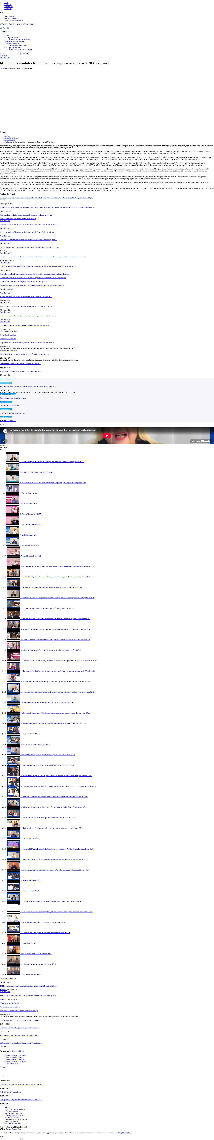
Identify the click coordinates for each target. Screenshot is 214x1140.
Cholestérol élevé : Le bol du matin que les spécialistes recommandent (24, 354)
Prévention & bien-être (12, 43)
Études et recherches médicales (20, 39)
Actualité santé (5, 58)
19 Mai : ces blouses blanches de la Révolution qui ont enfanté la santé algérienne (28, 986)
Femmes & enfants (11, 1121)
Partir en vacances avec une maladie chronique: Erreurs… (20, 364)
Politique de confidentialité (13, 20)
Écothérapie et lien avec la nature (20, 49)
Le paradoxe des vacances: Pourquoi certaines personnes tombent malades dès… (28, 343)
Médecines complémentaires (14, 41)
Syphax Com (16, 1129)
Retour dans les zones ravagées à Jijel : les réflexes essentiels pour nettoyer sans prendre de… (32, 285)
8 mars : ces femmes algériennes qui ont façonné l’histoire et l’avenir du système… (29, 995)
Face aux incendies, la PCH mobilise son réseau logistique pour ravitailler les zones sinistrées (33, 278)
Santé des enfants (6, 383)
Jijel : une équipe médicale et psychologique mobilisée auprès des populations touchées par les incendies (36, 266)
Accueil (7, 35)
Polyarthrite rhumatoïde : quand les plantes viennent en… (20, 1028)
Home (6, 1107)
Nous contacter (9, 16)
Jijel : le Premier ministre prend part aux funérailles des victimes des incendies (27, 306)
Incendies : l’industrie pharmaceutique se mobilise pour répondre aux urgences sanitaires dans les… (35, 274)
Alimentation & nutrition (17, 45)
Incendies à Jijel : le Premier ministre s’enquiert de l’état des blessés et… (25, 325)
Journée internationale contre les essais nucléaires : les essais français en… (26, 297)
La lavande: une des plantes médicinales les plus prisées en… (21, 1084)
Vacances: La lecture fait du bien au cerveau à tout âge (19, 1011)
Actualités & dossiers (11, 37)
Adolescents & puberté (8, 394)
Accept (120, 1133)
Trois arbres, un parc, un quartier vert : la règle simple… (19, 1035)
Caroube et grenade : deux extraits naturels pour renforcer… (21, 1020)
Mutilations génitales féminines (61, 198)
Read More (127, 1133)
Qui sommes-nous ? (11, 18)
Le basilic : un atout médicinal (10, 1092)
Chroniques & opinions (12, 47)
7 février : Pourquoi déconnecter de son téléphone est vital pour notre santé (26, 215)
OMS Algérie (77, 198)
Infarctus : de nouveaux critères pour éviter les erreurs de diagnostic (23, 281)
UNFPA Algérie (87, 198)
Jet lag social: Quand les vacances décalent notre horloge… (21, 371)
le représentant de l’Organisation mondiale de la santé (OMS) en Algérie (25, 198)
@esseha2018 (17, 1051)
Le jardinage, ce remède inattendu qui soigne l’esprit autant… (21, 1043)
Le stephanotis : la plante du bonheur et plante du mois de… (21, 1100)
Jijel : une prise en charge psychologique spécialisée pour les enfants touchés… (28, 316)
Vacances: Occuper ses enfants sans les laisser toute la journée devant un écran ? (28, 386)
